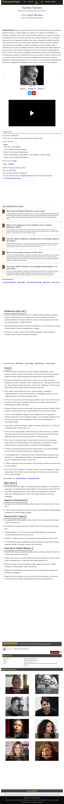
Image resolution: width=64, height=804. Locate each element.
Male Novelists (39, 363)
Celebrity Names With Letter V (18, 794)
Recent (38, 798)
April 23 (30, 15)
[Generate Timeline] (10, 644)
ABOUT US (53, 800)
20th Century (7, 794)
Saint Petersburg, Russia (13, 178)
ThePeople (11, 1)
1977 (14, 170)
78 (12, 141)
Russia (14, 161)
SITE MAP (20, 800)
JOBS (57, 800)
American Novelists (33, 478)
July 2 (10, 170)
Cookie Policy (27, 800)
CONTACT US (45, 800)
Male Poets (46, 282)
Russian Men (21, 282)
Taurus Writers (29, 363)
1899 (35, 15)
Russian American (26, 176)
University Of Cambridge (34, 282)
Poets (22, 89)
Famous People (26, 802)
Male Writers (19, 363)
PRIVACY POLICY (37, 800)
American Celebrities (9, 282)
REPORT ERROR (55, 652)
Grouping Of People (30, 798)
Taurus (40, 15)
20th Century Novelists (54, 794)
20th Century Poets (32, 794)
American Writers (21, 478)
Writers (40, 89)
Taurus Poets (55, 282)
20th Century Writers (43, 794)
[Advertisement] (30, 23)
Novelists (31, 89)
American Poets (50, 363)
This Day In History (11, 800)
